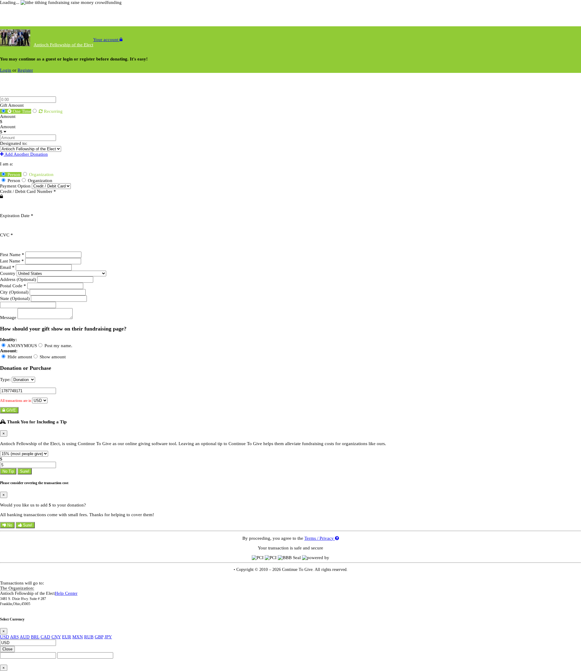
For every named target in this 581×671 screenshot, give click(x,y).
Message (9, 317)
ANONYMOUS (21, 345)
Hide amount (19, 356)
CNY (56, 636)
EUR (66, 636)
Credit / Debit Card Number (28, 191)
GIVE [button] (10, 410)
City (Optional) (15, 292)
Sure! (24, 471)
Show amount (52, 356)
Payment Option (16, 186)
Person (13, 180)
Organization (39, 180)
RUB (89, 636)
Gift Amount (12, 105)
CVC (6, 235)
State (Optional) (15, 298)
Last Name (12, 261)
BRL (35, 636)
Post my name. (57, 345)
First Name (12, 254)
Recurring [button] (53, 111)
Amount (7, 116)
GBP (99, 636)
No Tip (8, 471)
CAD (45, 636)
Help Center (66, 593)
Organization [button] (41, 174)
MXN (77, 636)
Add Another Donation (26, 154)
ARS (14, 636)
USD (4, 636)
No (9, 525)
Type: (5, 379)
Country (8, 273)
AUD (25, 636)
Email (7, 267)
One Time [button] (21, 111)
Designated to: (13, 143)
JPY (108, 636)
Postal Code (13, 285)
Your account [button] (106, 39)
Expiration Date (16, 215)
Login (5, 70)
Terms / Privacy (319, 538)
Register (25, 70)
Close (7, 649)
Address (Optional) (18, 279)
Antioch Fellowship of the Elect (63, 44)
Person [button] (13, 174)
